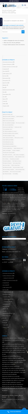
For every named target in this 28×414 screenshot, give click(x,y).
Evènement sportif (8, 299)
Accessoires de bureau (7, 62)
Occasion (5, 296)
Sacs (4, 96)
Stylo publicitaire (6, 171)
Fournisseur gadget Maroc (7, 148)
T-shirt (4, 101)
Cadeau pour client (18, 127)
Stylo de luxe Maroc (6, 165)
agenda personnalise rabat (7, 114)
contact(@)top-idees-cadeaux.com (13, 251)
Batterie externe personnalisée (8, 118)
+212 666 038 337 (12, 249)
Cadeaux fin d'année (8, 278)
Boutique (12, 11)
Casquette (5, 69)
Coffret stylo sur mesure (18, 137)
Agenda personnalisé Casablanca (9, 116)
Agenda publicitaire (19, 116)
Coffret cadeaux (6, 73)
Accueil (9, 11)
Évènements (5, 78)
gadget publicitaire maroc (18, 148)
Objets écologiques (7, 292)
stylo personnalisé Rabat (19, 169)
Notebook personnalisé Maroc (8, 156)
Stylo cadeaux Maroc (17, 163)
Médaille (4, 85)
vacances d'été (7, 301)
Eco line (4, 76)
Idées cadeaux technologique (19, 154)
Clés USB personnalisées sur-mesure (10, 131)
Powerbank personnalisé (14, 158)
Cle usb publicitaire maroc (7, 129)
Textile (4, 103)
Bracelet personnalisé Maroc (8, 127)
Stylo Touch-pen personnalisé (15, 171)
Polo (4, 92)
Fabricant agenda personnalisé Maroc (10, 146)
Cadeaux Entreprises (7, 64)
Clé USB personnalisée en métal (8, 135)
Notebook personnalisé (7, 89)
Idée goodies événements (7, 154)
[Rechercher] (21, 5)
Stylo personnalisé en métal (18, 167)
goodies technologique (7, 150)
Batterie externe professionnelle (8, 120)
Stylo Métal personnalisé (7, 167)
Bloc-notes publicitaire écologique (9, 122)
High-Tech (5, 82)
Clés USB (5, 71)
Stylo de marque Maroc (15, 165)
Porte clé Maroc (6, 158)
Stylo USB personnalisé (7, 173)
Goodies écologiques (16, 150)
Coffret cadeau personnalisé (8, 137)
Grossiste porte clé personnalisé (9, 152)
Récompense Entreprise (7, 163)
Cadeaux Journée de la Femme (9, 66)
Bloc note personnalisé (20, 122)
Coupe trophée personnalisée (8, 139)
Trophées (5, 106)
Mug (4, 87)
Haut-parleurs (5, 80)
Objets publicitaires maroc (19, 156)
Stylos (4, 99)
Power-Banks (5, 94)
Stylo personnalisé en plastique (8, 169)
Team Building (15, 173)
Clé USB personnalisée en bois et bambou (10, 133)
